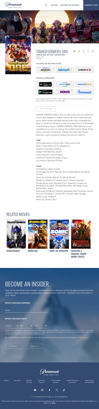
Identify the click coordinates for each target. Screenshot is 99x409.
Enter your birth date (15, 319)
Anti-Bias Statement (89, 381)
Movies (54, 5)
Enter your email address (17, 303)
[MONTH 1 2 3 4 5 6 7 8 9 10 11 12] (11, 326)
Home (6, 380)
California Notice (56, 381)
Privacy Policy (83, 337)
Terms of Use (58, 337)
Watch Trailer (46, 109)
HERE (53, 403)
